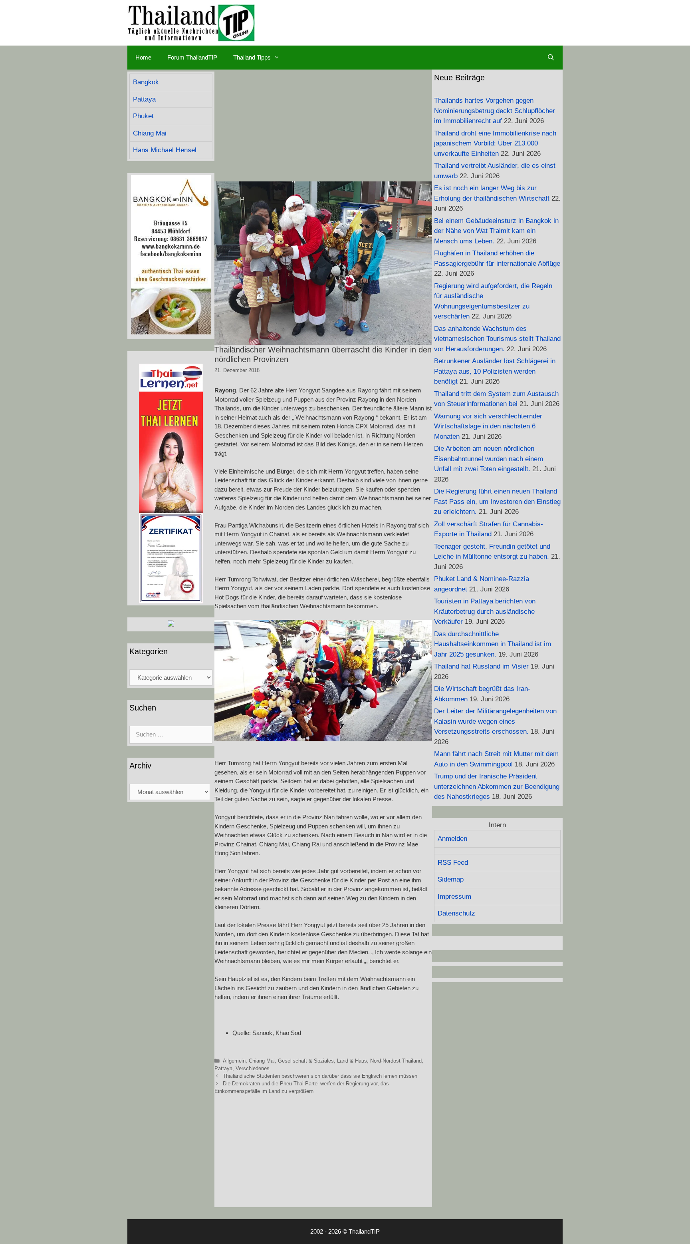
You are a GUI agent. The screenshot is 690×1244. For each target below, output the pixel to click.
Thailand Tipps (252, 57)
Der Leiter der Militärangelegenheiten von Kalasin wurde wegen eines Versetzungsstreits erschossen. (495, 721)
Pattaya (223, 1068)
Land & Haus (352, 1061)
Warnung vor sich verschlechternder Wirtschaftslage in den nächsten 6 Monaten (488, 426)
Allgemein (234, 1061)
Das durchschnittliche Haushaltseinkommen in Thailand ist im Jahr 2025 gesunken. (492, 644)
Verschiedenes (253, 1068)
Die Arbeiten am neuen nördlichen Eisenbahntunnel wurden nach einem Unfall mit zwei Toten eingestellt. (488, 459)
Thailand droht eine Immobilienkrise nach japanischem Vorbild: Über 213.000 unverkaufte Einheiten (495, 143)
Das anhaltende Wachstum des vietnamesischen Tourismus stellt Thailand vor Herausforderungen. (497, 339)
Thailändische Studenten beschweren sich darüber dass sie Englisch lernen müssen (320, 1076)
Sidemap (451, 879)
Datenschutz (456, 913)
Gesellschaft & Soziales (306, 1061)
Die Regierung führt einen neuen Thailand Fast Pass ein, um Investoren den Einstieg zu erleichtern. (497, 502)
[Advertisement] (323, 125)
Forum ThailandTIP (192, 57)
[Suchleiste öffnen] (551, 58)
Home (143, 57)
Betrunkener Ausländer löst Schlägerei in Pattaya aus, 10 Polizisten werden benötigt (494, 371)
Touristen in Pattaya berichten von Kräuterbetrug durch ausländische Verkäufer (484, 611)
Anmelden (452, 838)
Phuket (143, 116)
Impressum (454, 896)
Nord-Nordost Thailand (396, 1061)
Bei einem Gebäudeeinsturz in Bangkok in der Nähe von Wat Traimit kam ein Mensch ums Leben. (496, 231)
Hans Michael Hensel (164, 150)
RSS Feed (453, 862)
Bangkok (146, 82)
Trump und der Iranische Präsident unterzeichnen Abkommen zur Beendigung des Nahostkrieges (496, 786)
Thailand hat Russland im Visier (481, 666)
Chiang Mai (262, 1061)
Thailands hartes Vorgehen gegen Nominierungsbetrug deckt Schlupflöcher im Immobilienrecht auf (494, 111)
